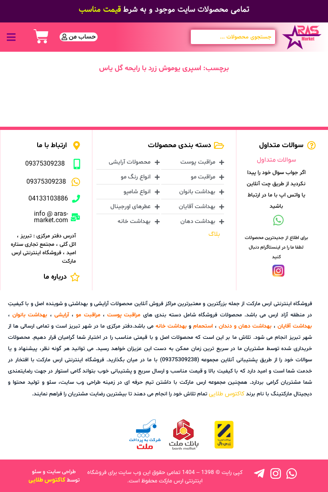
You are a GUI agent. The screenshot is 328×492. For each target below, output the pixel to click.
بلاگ (214, 234)
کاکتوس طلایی (226, 394)
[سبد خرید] (41, 36)
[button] (11, 37)
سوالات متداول (276, 160)
